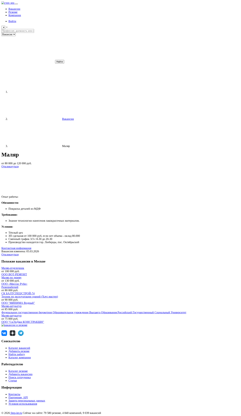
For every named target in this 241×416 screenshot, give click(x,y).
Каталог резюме (18, 371)
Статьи (12, 380)
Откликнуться (10, 166)
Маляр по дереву (11, 277)
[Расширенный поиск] (27, 61)
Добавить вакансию (20, 374)
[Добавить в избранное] (27, 193)
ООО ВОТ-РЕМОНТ (14, 274)
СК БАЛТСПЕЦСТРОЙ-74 (18, 293)
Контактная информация (16, 248)
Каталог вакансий (19, 347)
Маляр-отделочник (12, 268)
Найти (59, 61)
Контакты (14, 394)
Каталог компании (19, 357)
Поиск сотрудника (19, 377)
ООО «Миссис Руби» (14, 283)
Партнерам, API (18, 397)
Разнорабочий (9, 287)
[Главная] (34, 91)
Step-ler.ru (16, 412)
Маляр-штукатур (11, 306)
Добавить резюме (18, 351)
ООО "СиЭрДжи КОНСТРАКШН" (22, 321)
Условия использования (22, 403)
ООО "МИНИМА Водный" (18, 302)
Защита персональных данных (26, 400)
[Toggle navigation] (16, 3)
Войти (12, 21)
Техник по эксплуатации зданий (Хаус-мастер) (29, 296)
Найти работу (16, 354)
